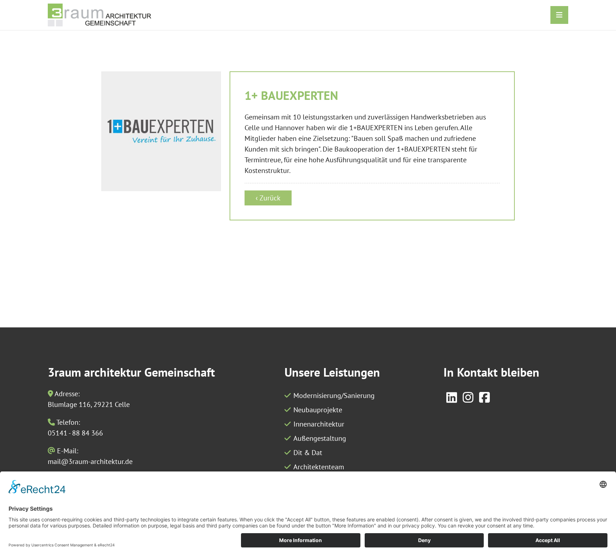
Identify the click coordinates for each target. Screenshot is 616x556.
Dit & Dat (307, 452)
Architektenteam (318, 466)
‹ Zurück (268, 198)
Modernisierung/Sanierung (334, 395)
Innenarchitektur (318, 424)
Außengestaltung (319, 438)
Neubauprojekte (317, 409)
